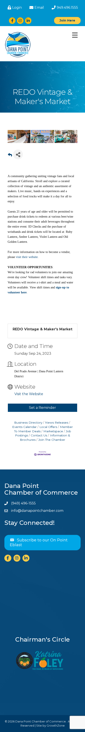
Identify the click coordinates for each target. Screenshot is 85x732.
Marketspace (53, 431)
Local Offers (48, 427)
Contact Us (39, 435)
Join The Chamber (51, 439)
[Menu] (75, 35)
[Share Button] (18, 154)
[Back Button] (10, 155)
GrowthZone (56, 725)
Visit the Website (28, 394)
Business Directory (28, 422)
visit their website (27, 257)
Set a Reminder (42, 408)
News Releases (56, 422)
